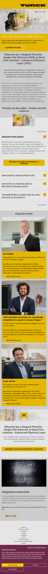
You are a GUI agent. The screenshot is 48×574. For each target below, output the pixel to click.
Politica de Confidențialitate (36, 548)
